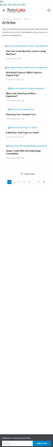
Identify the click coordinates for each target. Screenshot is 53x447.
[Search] (49, 10)
